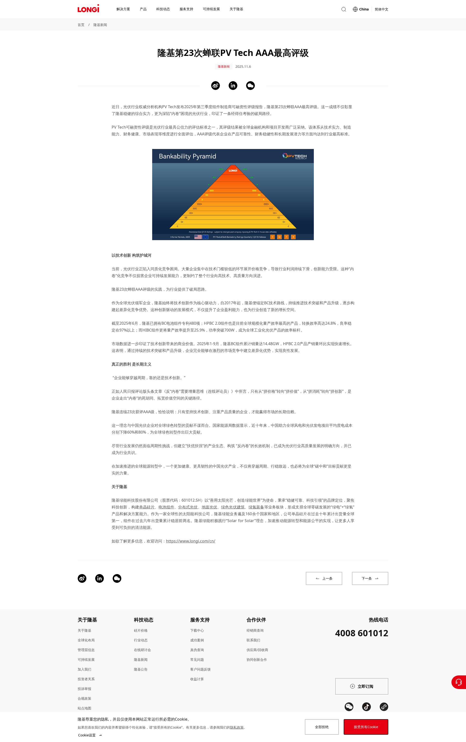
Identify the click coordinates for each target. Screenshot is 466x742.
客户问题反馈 (200, 669)
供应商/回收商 (257, 649)
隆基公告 (141, 669)
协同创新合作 (257, 659)
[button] (344, 9)
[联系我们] (458, 682)
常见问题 (197, 659)
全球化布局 (86, 640)
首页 (81, 24)
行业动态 (141, 640)
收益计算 (197, 679)
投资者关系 (86, 679)
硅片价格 (141, 630)
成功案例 (197, 640)
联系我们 (253, 640)
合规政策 (84, 698)
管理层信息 (86, 649)
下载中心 (197, 630)
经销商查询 (255, 630)
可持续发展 (86, 659)
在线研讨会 (142, 649)
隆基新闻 (100, 24)
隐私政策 (237, 727)
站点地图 (84, 708)
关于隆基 (84, 630)
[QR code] (349, 706)
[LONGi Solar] (88, 9)
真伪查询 (197, 649)
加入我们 (84, 669)
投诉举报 (84, 688)
